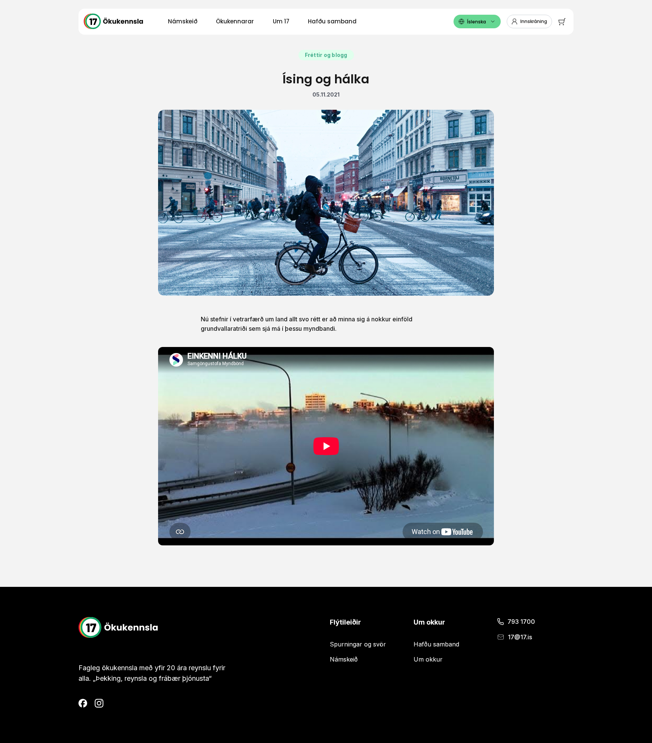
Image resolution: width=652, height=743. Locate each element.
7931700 (521, 621)
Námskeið (182, 21)
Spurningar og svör (358, 644)
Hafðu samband (332, 21)
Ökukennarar (235, 21)
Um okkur (428, 659)
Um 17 (281, 21)
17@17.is (520, 637)
